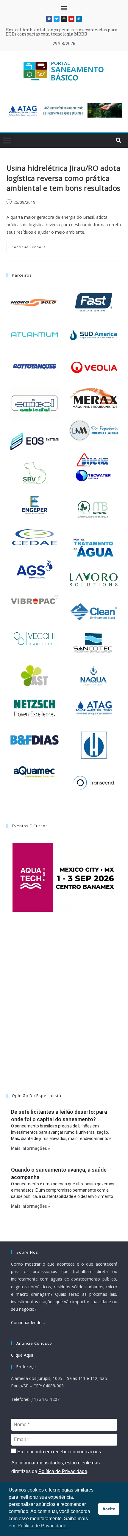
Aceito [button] (108, 1508)
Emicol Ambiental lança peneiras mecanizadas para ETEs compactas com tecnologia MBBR (61, 32)
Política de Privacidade (62, 1471)
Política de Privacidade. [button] (43, 1525)
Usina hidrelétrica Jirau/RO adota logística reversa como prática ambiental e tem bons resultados (64, 178)
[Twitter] (57, 19)
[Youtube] (71, 19)
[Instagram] (64, 19)
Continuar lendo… (28, 1322)
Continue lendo (31, 245)
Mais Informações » (30, 1148)
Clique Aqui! (22, 1355)
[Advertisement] (64, 1010)
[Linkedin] (79, 19)
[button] (64, 8)
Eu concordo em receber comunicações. (59, 1451)
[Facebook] (49, 19)
